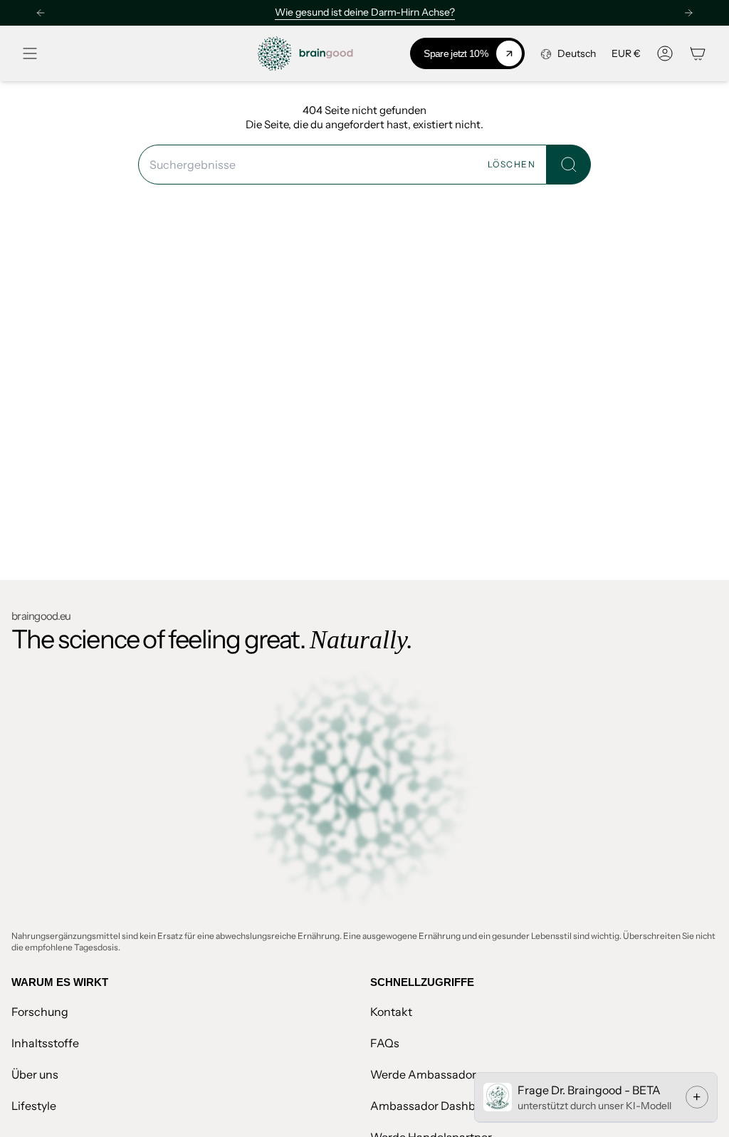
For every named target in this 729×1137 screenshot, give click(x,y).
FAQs (384, 1043)
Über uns (34, 1074)
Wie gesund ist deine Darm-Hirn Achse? (365, 12)
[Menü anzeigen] (30, 53)
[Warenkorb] (697, 53)
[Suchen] (569, 165)
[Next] (688, 12)
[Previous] (40, 12)
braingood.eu (40, 616)
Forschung (39, 1011)
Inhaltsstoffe (45, 1043)
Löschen (511, 164)
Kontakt (391, 1011)
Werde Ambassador (423, 1074)
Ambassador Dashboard (435, 1106)
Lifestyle (33, 1106)
